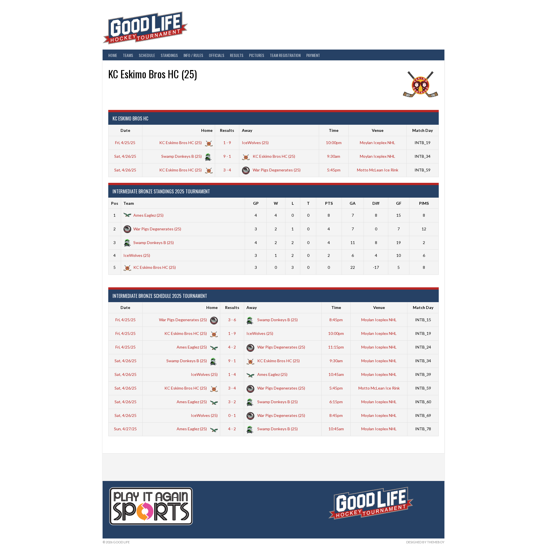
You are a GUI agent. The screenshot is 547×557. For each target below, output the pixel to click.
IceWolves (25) (255, 142)
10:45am (336, 374)
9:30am (333, 156)
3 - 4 (227, 169)
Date (125, 130)
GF (398, 203)
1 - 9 (227, 142)
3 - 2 (232, 401)
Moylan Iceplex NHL (377, 142)
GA (353, 203)
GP (256, 203)
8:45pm (336, 319)
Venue (377, 130)
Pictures (256, 55)
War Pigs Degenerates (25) (276, 169)
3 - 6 (232, 319)
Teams (128, 55)
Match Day (422, 130)
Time (333, 130)
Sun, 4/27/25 (125, 428)
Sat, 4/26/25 (125, 156)
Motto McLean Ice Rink (377, 169)
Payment (313, 55)
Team (128, 203)
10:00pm (334, 142)
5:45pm (333, 169)
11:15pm (336, 347)
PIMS (424, 203)
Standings (169, 55)
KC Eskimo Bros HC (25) (181, 142)
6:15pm (336, 401)
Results (236, 55)
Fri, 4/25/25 (125, 142)
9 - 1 (227, 156)
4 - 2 (232, 347)
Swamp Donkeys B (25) (182, 156)
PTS (329, 203)
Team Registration (285, 55)
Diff (375, 203)
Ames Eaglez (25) (148, 215)
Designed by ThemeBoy (425, 542)
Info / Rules (193, 55)
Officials (216, 55)
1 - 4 (232, 374)
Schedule (147, 55)
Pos (114, 203)
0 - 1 (232, 415)
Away (247, 130)
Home (112, 55)
